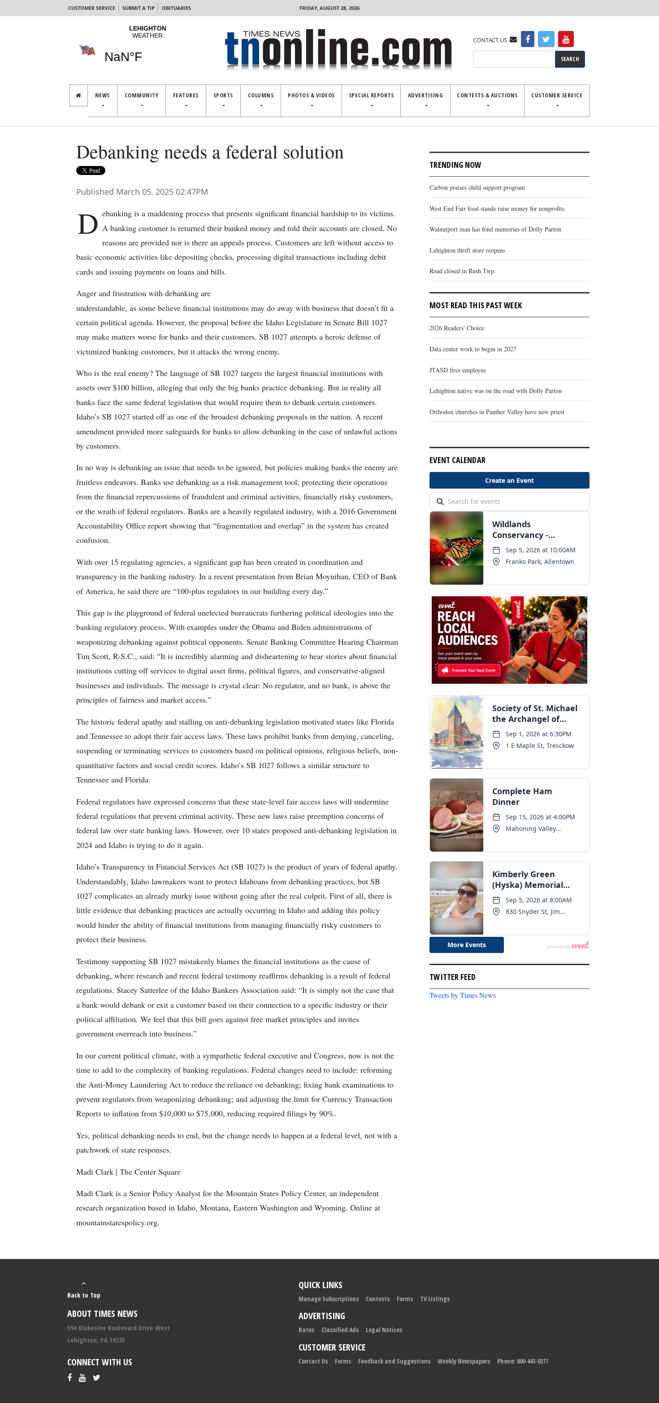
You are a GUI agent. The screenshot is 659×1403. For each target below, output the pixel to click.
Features (186, 95)
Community (142, 95)
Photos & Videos (311, 95)
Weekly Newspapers (464, 1361)
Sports (223, 95)
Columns (261, 95)
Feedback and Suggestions (394, 1361)
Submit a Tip (138, 7)
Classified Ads (340, 1329)
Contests (378, 1298)
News (102, 95)
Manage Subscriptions (329, 1298)
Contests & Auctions (487, 95)
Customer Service (91, 7)
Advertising (425, 95)
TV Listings (435, 1298)
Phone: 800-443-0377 (522, 1361)
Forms (405, 1298)
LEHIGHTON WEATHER (147, 50)
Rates (306, 1329)
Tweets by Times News (462, 995)
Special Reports (371, 95)
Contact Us (313, 1361)
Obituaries (176, 7)
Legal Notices (384, 1329)
